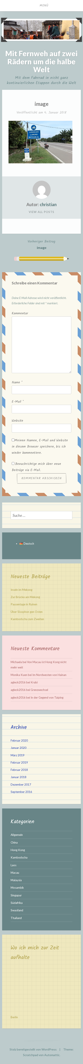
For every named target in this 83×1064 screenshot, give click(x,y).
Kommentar (20, 313)
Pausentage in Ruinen (24, 604)
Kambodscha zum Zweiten (27, 619)
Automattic (52, 1055)
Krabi (34, 682)
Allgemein (17, 834)
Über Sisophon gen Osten (27, 611)
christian (48, 204)
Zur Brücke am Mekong (25, 597)
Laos (13, 865)
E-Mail (18, 401)
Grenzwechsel (39, 690)
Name (17, 382)
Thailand (16, 918)
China (14, 842)
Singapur (16, 895)
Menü (44, 5)
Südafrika (17, 902)
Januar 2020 (18, 747)
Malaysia (16, 880)
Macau (15, 872)
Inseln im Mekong (21, 589)
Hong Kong (18, 850)
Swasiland (17, 910)
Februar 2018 (19, 769)
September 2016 (21, 792)
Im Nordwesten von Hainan (49, 675)
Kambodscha (19, 857)
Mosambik (17, 887)
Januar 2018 (18, 777)
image (41, 244)
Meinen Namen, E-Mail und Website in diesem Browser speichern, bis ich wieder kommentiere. (40, 446)
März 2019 (17, 755)
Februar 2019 (19, 762)
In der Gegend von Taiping (47, 697)
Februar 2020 (19, 740)
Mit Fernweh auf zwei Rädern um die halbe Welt (41, 61)
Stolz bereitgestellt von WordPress (33, 1049)
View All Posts (41, 212)
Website (17, 420)
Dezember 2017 (21, 784)
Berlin (14, 1017)
